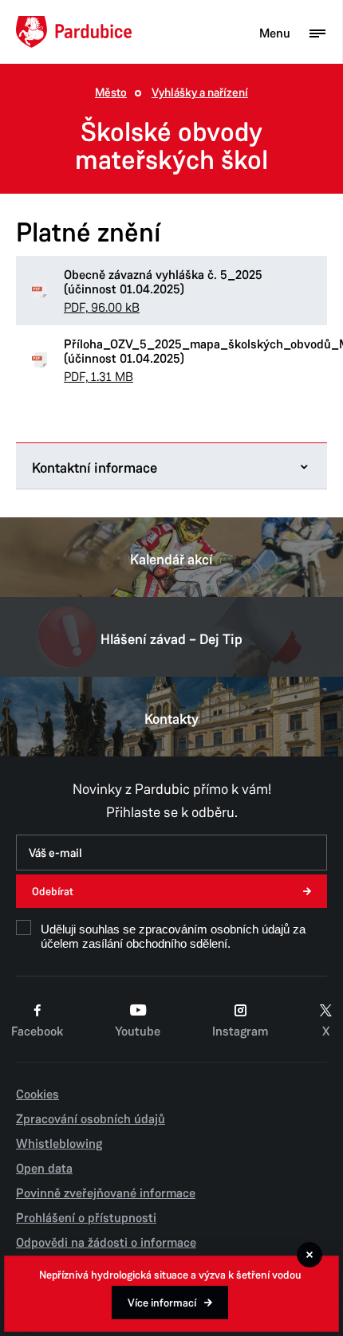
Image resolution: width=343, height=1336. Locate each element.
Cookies (37, 1094)
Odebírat (52, 891)
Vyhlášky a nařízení (200, 93)
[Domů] (74, 32)
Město (111, 93)
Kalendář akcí (171, 559)
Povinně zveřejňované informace (105, 1193)
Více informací (162, 1303)
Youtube (137, 1031)
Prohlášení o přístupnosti (86, 1218)
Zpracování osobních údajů (90, 1119)
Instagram (240, 1031)
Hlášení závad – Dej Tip (171, 639)
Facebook (37, 1031)
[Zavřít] (309, 1254)
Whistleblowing (59, 1144)
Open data (44, 1169)
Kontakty (171, 719)
